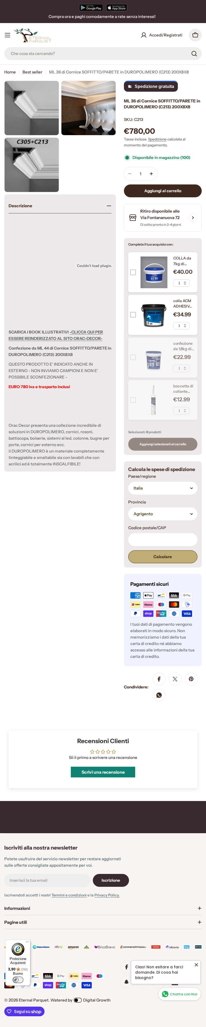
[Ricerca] (194, 53)
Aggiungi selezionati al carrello (162, 444)
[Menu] (27, 943)
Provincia (137, 502)
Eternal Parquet (34, 1000)
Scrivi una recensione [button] (103, 772)
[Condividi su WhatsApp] (159, 695)
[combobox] (103, 53)
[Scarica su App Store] (117, 7)
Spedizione (157, 139)
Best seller (32, 72)
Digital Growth (97, 1000)
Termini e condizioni (69, 895)
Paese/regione (142, 476)
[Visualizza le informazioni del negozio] (193, 217)
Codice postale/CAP (147, 527)
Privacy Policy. (107, 895)
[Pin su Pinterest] (191, 679)
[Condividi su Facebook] (159, 679)
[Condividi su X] (175, 679)
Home (10, 72)
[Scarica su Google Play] (91, 7)
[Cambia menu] (7, 35)
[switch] (18, 980)
